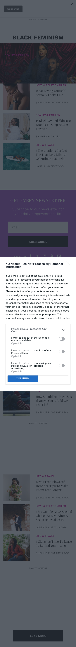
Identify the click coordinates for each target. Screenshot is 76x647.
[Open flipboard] (59, 256)
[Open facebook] (30, 256)
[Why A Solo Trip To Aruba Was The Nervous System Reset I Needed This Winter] (16, 371)
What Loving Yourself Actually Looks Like (50, 93)
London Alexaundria (51, 527)
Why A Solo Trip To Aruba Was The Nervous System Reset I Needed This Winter (54, 371)
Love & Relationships (51, 85)
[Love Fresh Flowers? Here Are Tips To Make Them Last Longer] (16, 487)
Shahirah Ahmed (48, 136)
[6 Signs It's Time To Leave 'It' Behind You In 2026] (16, 546)
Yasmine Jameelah (49, 382)
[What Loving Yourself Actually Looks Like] (16, 96)
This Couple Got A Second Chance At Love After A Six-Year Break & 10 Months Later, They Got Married (54, 515)
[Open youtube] (52, 256)
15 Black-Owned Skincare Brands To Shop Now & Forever (53, 125)
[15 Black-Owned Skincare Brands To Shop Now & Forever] (16, 125)
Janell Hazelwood (50, 166)
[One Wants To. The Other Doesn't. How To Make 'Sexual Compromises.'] (16, 342)
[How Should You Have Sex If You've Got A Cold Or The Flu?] (16, 401)
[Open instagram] (44, 256)
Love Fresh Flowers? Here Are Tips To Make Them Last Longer (52, 486)
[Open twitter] (37, 256)
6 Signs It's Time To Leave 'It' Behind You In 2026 (54, 543)
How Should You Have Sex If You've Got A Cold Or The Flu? (54, 400)
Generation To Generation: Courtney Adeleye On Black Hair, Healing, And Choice (37, 67)
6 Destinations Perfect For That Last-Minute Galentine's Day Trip (51, 154)
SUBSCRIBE (38, 242)
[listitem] (38, 330)
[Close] (68, 264)
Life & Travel (45, 144)
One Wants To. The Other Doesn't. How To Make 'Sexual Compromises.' (53, 341)
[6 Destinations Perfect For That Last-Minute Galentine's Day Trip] (16, 155)
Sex (38, 390)
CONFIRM (23, 378)
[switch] (62, 339)
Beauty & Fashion (17, 55)
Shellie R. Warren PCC (52, 102)
